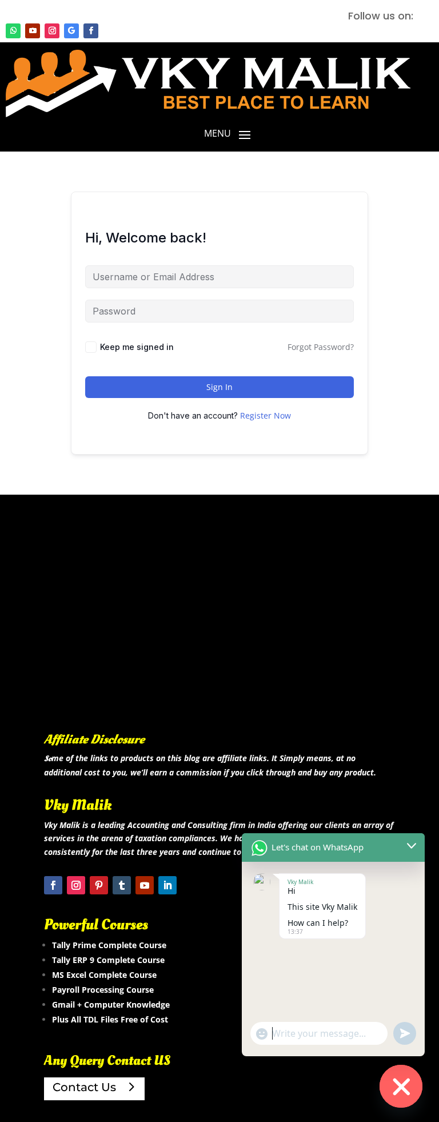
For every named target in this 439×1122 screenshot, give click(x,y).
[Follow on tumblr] (122, 885)
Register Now (265, 415)
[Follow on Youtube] (32, 30)
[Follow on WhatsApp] (13, 30)
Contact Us (84, 1087)
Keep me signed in (137, 347)
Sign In (219, 386)
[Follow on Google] (71, 30)
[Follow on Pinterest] (99, 885)
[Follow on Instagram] (52, 30)
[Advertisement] (219, 630)
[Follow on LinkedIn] (167, 885)
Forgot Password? (321, 346)
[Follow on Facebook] (90, 30)
